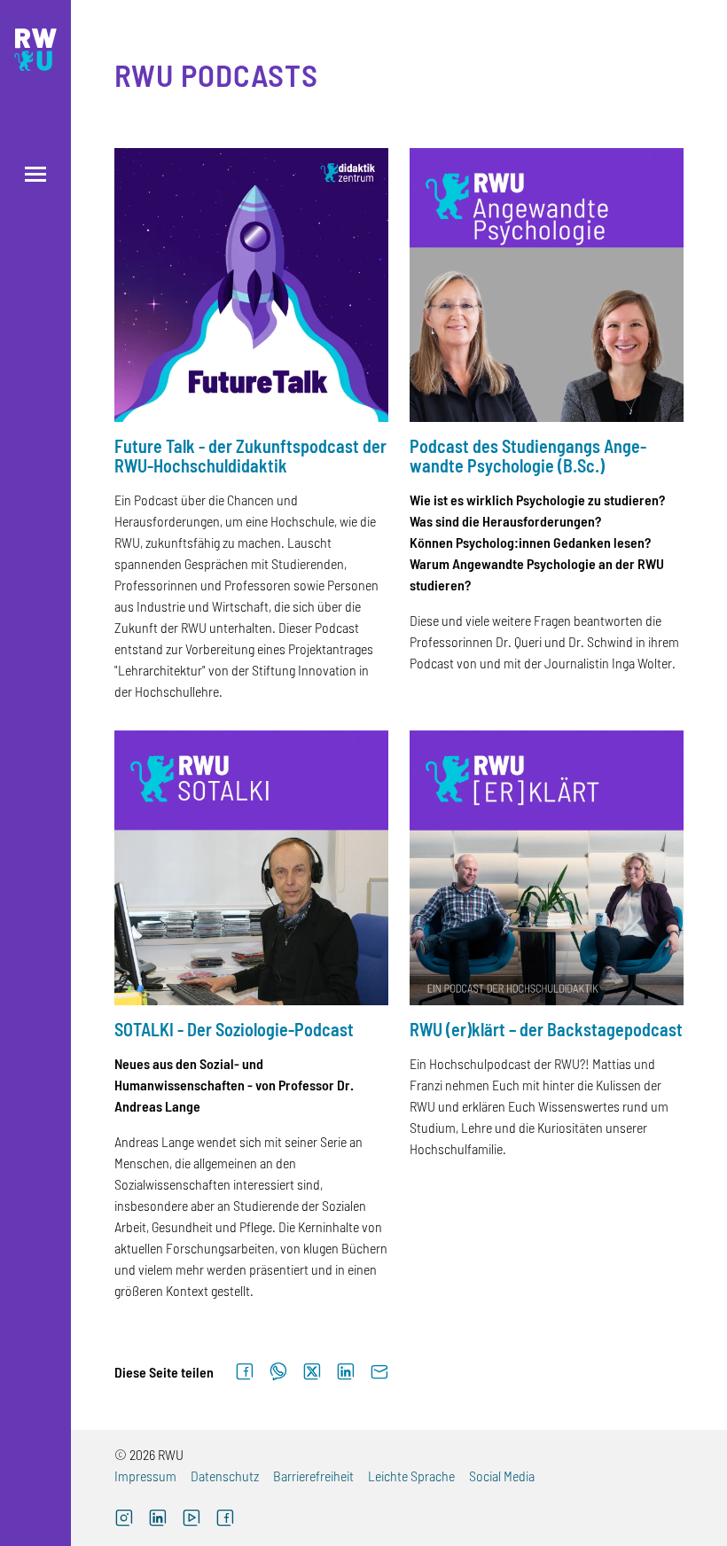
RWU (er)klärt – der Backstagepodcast (546, 1029)
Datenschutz (225, 1475)
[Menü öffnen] (35, 174)
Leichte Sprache (411, 1475)
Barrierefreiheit (313, 1475)
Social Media (502, 1475)
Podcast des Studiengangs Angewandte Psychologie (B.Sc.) (528, 455)
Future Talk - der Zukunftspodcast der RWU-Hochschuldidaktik (250, 455)
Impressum (145, 1475)
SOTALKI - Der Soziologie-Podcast (234, 1029)
